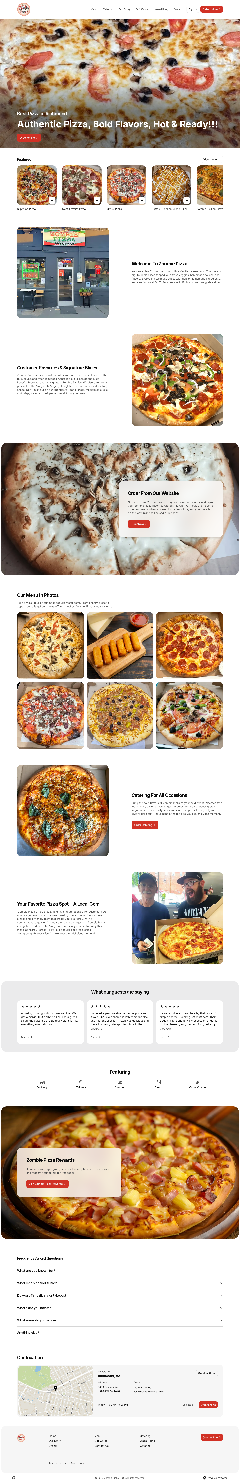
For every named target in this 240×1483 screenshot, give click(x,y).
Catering (108, 9)
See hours (188, 1404)
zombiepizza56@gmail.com (149, 1391)
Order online (208, 1404)
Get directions (206, 1373)
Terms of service (58, 1463)
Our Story (124, 9)
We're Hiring (161, 9)
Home (52, 1436)
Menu (94, 9)
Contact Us (101, 1445)
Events (53, 1445)
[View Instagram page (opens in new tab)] (14, 1478)
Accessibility (77, 1463)
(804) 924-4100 (142, 1387)
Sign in (193, 9)
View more (96, 1028)
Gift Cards (142, 9)
